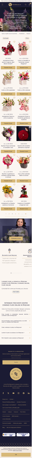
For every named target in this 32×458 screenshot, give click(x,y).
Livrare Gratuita (6, 416)
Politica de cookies (17, 423)
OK (16, 454)
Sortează (5, 38)
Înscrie (16, 362)
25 (25, 213)
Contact (12, 399)
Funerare (16, 412)
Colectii (4, 412)
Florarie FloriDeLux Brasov (8, 402)
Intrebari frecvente (21, 402)
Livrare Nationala (6, 419)
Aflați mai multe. (17, 450)
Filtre (27, 38)
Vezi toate (16, 291)
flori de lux (15, 4)
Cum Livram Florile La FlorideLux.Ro (10, 407)
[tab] (11, 273)
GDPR (25, 423)
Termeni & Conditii (6, 423)
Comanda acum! (16, 238)
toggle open (2, 4)
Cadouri (10, 412)
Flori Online (23, 412)
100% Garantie (15, 416)
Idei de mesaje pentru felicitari (14, 427)
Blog (3, 427)
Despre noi (5, 399)
